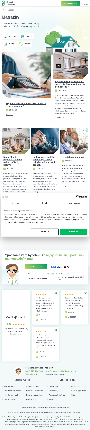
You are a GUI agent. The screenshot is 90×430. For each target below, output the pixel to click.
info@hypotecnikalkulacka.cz (60, 371)
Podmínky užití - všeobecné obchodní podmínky (53, 407)
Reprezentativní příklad (57, 395)
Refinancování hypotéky (12, 390)
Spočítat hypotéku (70, 3)
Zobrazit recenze (16, 334)
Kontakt (51, 399)
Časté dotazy (53, 390)
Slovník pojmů (75, 386)
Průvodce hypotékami (78, 390)
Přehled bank (53, 386)
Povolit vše (73, 232)
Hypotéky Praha (9, 399)
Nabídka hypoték (10, 386)
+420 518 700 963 (34, 371)
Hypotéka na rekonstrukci (34, 390)
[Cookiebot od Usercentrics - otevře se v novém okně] (77, 196)
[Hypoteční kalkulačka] (8, 3)
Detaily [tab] (45, 203)
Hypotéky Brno (31, 399)
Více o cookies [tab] (74, 203)
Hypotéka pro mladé (11, 395)
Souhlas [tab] (15, 203)
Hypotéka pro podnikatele (34, 395)
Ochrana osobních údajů (28, 407)
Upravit (43, 232)
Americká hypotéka (32, 386)
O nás (73, 395)
